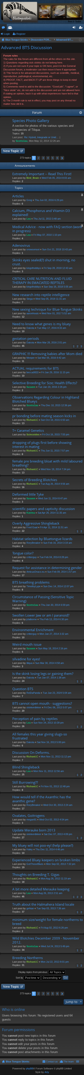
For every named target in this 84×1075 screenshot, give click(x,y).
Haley (29, 849)
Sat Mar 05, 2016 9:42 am (51, 357)
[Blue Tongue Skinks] (42, 12)
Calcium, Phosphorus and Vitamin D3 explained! (41, 213)
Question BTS (22, 689)
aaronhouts (32, 313)
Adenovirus (21, 245)
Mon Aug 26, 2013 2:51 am (47, 893)
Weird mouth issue (26, 644)
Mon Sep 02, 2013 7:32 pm (60, 864)
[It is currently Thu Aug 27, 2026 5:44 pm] (80, 40)
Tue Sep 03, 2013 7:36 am (51, 908)
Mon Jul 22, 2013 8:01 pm (55, 961)
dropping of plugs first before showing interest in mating (41, 444)
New (11, 151)
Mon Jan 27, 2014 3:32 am (53, 633)
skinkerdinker (33, 707)
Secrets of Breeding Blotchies (34, 480)
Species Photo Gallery (30, 121)
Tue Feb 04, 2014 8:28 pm (53, 557)
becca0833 (32, 372)
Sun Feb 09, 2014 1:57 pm (61, 571)
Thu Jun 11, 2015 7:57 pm (55, 450)
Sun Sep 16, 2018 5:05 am (58, 286)
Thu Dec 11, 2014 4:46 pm (49, 849)
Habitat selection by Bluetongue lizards (42, 539)
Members (11, 28)
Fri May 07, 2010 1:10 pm (47, 234)
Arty (47, 1072)
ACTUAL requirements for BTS (35, 368)
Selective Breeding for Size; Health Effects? (44, 383)
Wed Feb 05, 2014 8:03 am (56, 178)
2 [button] (38, 158)
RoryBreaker (33, 542)
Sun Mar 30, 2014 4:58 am (49, 663)
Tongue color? (22, 553)
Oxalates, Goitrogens (28, 815)
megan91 (31, 819)
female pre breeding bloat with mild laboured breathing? (47, 463)
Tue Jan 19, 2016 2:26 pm (52, 387)
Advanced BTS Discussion (26, 47)
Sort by (20, 977)
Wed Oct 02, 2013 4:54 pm (53, 819)
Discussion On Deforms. (31, 752)
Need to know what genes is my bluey (41, 324)
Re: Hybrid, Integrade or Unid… (41, 137)
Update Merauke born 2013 (33, 830)
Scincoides (32, 434)
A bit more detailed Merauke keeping (40, 889)
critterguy (31, 557)
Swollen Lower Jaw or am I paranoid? (40, 615)
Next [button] (62, 158)
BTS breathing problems (31, 582)
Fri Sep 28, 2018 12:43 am (58, 268)
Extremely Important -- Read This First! (41, 174)
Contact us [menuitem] (52, 1061)
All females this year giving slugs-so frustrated (39, 736)
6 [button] (57, 158)
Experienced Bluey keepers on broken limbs (46, 860)
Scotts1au (22, 141)
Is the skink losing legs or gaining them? (42, 674)
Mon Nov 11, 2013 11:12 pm (56, 756)
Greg (29, 200)
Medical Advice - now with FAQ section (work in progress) (47, 229)
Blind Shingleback (26, 767)
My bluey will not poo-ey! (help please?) (42, 845)
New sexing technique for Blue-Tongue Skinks (47, 309)
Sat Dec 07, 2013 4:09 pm (58, 834)
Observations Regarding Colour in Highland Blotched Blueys (45, 399)
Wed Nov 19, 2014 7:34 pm (55, 469)
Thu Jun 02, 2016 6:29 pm (49, 200)
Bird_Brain (32, 178)
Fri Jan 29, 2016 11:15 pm (55, 372)
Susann (30, 387)
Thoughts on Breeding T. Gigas (35, 874)
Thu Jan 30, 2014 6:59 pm (55, 605)
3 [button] (43, 158)
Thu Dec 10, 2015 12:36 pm (56, 405)
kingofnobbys (33, 268)
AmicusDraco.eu (35, 571)
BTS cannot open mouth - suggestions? (42, 703)
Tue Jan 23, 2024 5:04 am (57, 692)
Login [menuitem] (74, 28)
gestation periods (25, 338)
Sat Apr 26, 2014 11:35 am (52, 512)
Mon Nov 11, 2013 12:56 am (48, 771)
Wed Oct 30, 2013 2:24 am (57, 805)
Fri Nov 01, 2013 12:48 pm (55, 786)
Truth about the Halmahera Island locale (43, 904)
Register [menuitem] (81, 28)
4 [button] (48, 158)
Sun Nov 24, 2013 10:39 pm (48, 722)
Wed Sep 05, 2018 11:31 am (50, 298)
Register (21, 34)
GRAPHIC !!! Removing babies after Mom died (47, 354)
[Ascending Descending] (51, 978)
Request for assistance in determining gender (47, 568)
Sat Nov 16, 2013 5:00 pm (51, 742)
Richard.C (32, 420)
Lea (28, 218)
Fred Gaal (31, 527)
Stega (29, 298)
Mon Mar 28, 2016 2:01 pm (51, 342)
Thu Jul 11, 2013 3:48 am (47, 218)
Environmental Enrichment (33, 630)
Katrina (30, 512)
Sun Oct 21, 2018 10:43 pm (57, 249)
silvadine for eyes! (26, 659)
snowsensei (32, 249)
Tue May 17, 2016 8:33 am (51, 328)
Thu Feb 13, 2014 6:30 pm (53, 619)
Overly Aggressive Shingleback (35, 523)
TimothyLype (33, 586)
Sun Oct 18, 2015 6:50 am (55, 420)
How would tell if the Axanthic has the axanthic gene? (41, 799)
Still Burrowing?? (25, 782)
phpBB (29, 1068)
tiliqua (29, 663)
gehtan (30, 908)
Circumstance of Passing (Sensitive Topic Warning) (43, 599)
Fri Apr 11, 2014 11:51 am (54, 527)
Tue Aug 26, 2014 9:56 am (55, 483)
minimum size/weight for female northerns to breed (47, 922)
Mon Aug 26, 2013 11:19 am (56, 878)
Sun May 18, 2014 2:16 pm (52, 648)
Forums (4, 28)
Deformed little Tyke (28, 494)
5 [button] (52, 158)
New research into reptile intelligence (40, 295)
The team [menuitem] (68, 1061)
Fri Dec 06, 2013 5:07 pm (57, 707)
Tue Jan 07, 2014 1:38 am (51, 677)
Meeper (30, 357)
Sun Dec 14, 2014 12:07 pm (58, 586)
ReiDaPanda (33, 692)
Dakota (30, 328)
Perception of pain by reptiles (35, 719)
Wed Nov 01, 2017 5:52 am (56, 313)
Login (7, 34)
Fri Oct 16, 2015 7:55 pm (55, 434)
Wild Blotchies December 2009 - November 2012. (45, 940)
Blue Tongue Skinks (17, 1061)
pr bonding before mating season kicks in (44, 416)
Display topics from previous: (33, 972)
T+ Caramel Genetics (28, 430)
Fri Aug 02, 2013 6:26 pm (54, 927)
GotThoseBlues (34, 864)
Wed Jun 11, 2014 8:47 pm (52, 498)
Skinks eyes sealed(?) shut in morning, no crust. (43, 262)
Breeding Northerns (27, 958)
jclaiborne (31, 619)
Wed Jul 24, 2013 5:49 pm (55, 946)
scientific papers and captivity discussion (43, 509)
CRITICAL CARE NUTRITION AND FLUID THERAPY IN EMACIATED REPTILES (42, 281)
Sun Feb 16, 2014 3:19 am (57, 542)
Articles (18, 196)
